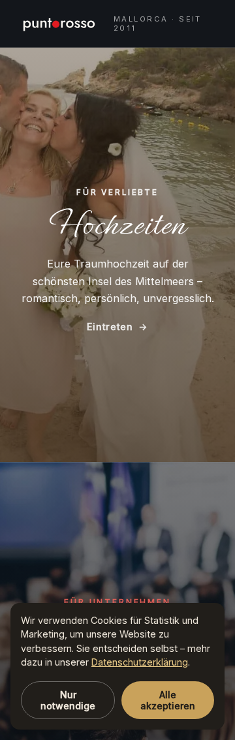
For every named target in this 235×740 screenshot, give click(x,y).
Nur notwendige (67, 700)
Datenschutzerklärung (139, 662)
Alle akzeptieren (167, 700)
